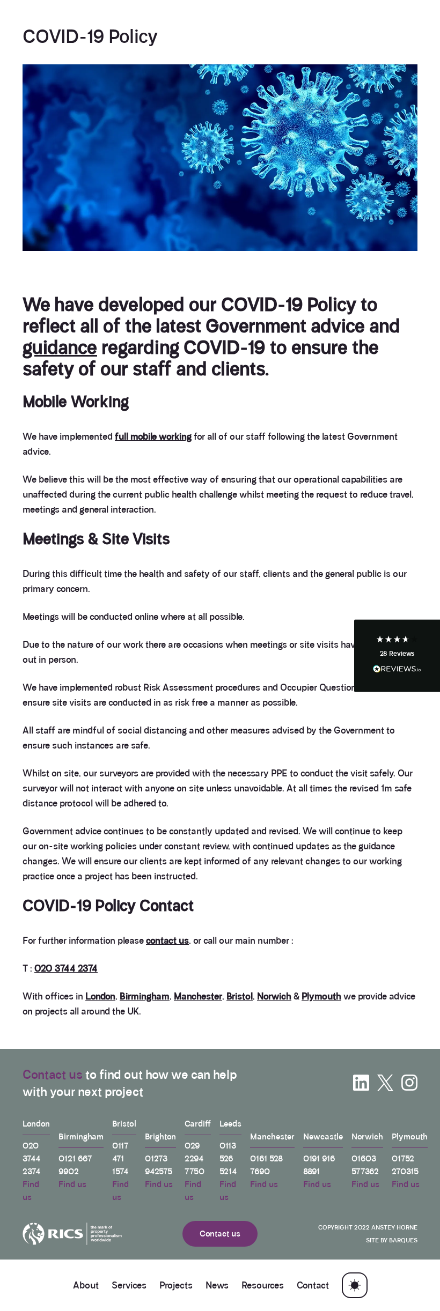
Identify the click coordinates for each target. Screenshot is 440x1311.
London (100, 996)
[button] (397, 655)
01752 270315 (405, 1164)
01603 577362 (365, 1164)
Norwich (274, 996)
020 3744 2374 (66, 968)
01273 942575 (158, 1164)
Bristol (239, 996)
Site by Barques (391, 1240)
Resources (262, 1285)
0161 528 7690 (266, 1164)
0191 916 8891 (319, 1164)
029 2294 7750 (194, 1158)
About (86, 1285)
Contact (313, 1285)
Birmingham (145, 996)
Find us (31, 1190)
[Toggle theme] (354, 1285)
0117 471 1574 (120, 1158)
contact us (167, 940)
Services (129, 1285)
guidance (60, 347)
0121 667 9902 (75, 1164)
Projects (176, 1285)
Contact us (53, 1074)
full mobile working (153, 436)
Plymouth (321, 996)
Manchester (198, 996)
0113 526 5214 (228, 1158)
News (217, 1285)
